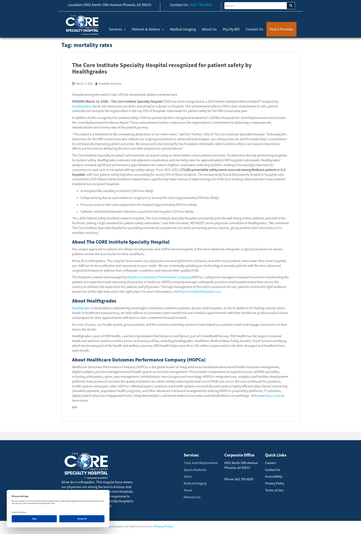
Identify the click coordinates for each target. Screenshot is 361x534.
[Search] (291, 5)
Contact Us (254, 29)
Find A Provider (281, 29)
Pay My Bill (231, 29)
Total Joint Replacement (201, 463)
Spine (188, 476)
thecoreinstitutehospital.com (200, 291)
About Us (209, 29)
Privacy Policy (274, 483)
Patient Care (192, 497)
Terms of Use (274, 490)
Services (115, 29)
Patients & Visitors (146, 29)
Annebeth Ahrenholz (110, 83)
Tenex (188, 490)
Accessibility (273, 476)
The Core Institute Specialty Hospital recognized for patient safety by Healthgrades (162, 68)
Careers (270, 463)
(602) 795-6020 (200, 4)
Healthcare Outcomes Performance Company (158, 277)
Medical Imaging (183, 29)
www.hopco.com (269, 395)
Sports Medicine (195, 470)
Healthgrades (81, 106)
